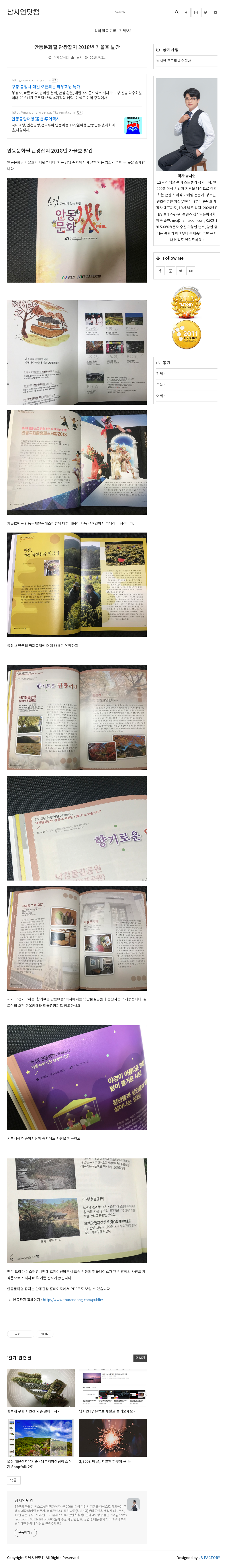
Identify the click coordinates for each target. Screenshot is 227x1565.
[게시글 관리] (29, 1334)
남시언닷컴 (24, 1500)
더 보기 (140, 1358)
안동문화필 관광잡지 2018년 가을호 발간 (77, 47)
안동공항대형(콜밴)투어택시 (36, 119)
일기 (79, 57)
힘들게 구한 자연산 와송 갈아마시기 (34, 1412)
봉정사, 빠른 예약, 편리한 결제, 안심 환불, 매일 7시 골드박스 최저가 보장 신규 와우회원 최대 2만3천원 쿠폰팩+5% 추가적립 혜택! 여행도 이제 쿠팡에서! (77, 95)
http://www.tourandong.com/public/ (73, 1300)
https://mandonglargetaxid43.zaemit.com (43, 112)
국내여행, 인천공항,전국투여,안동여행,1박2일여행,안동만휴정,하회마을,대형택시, (63, 127)
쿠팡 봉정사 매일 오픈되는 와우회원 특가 (46, 87)
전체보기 (126, 31)
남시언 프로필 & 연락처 (173, 61)
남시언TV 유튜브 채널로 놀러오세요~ (107, 1412)
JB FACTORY (209, 1558)
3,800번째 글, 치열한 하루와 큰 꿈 (105, 1462)
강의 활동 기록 (105, 31)
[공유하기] (24, 1334)
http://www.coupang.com (31, 80)
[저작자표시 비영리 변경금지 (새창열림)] (59, 1334)
